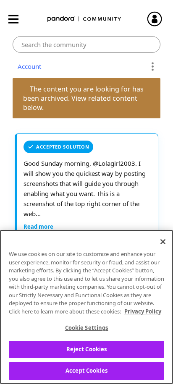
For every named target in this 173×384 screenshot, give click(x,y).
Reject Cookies (86, 349)
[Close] (163, 241)
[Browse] (17, 19)
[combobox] (86, 44)
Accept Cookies (86, 370)
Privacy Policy (142, 311)
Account (27, 66)
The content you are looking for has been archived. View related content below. (84, 98)
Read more (38, 226)
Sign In (158, 18)
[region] (86, 307)
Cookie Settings (86, 328)
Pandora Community (84, 19)
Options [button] (152, 67)
